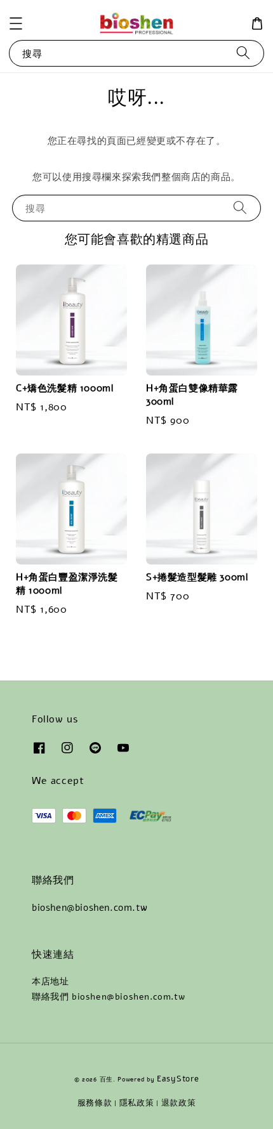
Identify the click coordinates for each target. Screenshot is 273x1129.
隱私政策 (136, 1103)
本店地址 (50, 982)
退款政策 (178, 1103)
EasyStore (178, 1079)
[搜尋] (243, 53)
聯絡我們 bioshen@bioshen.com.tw (108, 997)
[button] (16, 23)
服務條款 (94, 1103)
